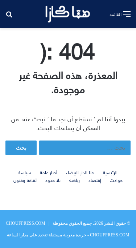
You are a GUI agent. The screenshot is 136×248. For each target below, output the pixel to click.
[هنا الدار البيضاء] (68, 14)
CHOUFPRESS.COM (25, 223)
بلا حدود (53, 181)
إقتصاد (94, 181)
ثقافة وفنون (25, 181)
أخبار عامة (48, 173)
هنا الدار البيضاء (80, 173)
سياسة (24, 173)
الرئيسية (110, 173)
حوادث (116, 181)
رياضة (74, 181)
